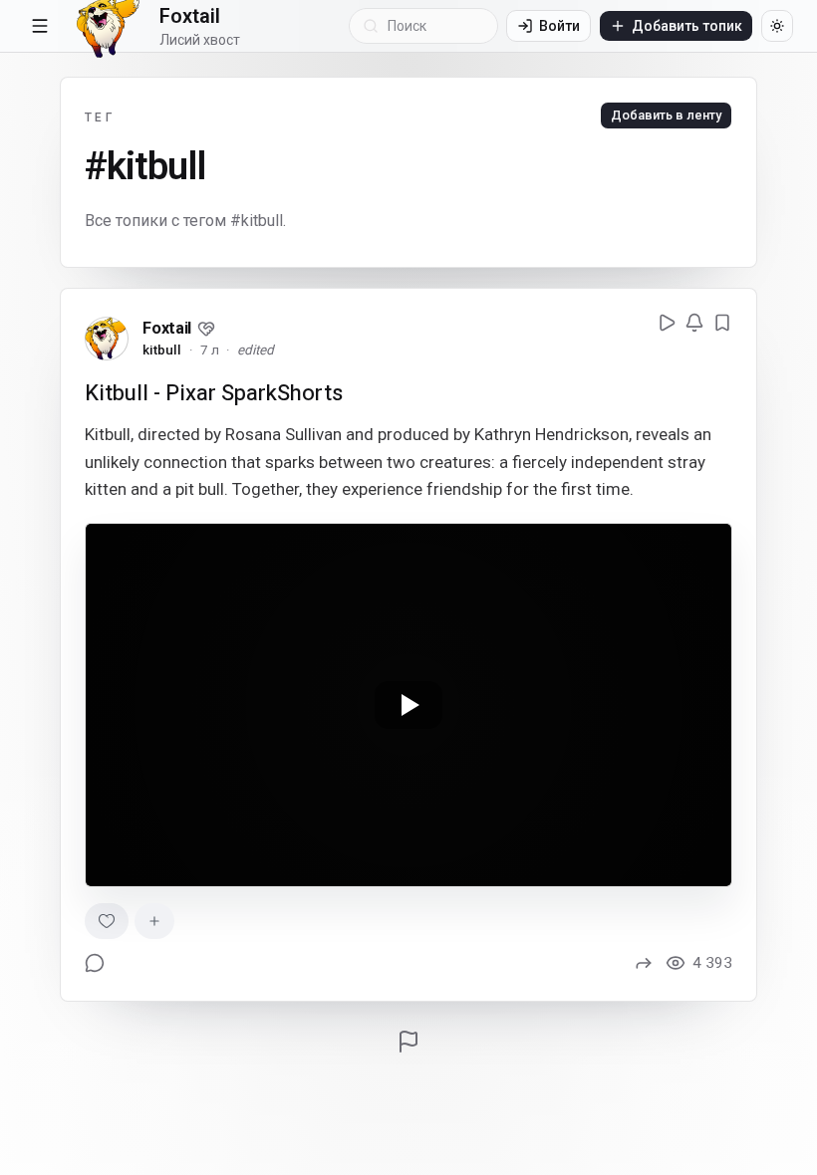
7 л (209, 350)
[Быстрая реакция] (107, 921)
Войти (559, 26)
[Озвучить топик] (667, 323)
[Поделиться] (644, 963)
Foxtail (166, 328)
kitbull (161, 350)
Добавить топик (687, 26)
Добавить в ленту (666, 115)
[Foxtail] (107, 338)
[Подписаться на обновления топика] (694, 323)
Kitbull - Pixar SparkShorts (214, 392)
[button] (206, 329)
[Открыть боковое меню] (40, 26)
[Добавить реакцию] (154, 921)
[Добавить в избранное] (722, 323)
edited (255, 350)
